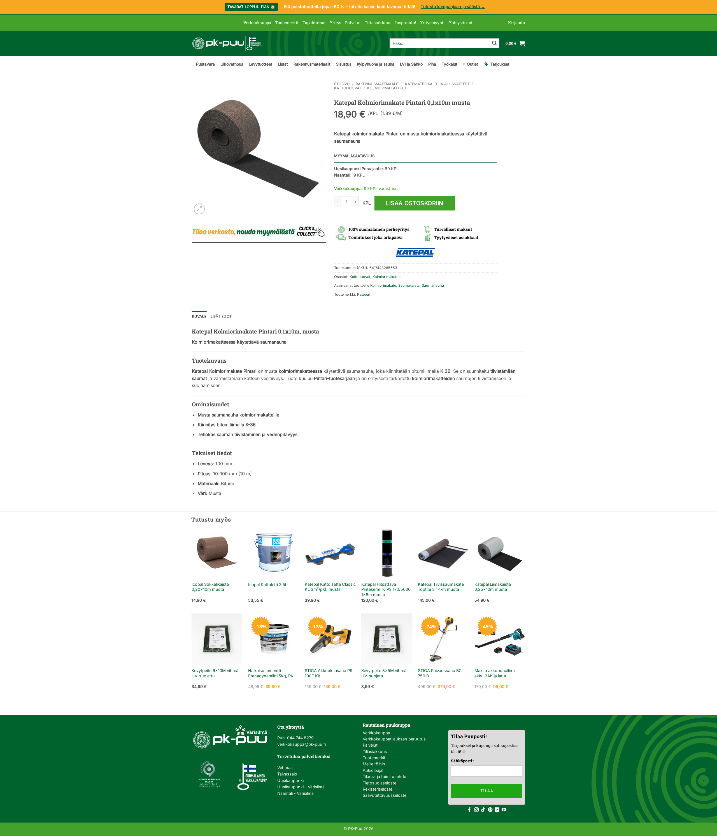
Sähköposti (462, 760)
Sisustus (343, 64)
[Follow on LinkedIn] (497, 809)
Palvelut (353, 22)
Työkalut (449, 64)
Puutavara (205, 64)
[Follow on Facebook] (469, 809)
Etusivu (342, 84)
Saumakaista (409, 285)
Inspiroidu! (405, 22)
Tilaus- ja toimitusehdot (385, 776)
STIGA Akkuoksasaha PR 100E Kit (328, 673)
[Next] (525, 569)
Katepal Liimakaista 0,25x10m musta (492, 587)
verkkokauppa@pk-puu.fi (301, 744)
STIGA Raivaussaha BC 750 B (440, 673)
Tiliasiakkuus (378, 22)
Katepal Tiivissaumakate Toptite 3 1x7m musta (441, 587)
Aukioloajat (373, 770)
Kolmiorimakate (383, 285)
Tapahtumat (314, 22)
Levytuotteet (260, 64)
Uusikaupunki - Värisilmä (301, 786)
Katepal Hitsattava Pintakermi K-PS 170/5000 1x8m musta (386, 589)
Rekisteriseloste (377, 789)
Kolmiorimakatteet (386, 88)
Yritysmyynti (432, 22)
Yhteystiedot (460, 22)
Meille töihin (374, 763)
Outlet (472, 64)
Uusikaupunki (290, 780)
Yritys (335, 22)
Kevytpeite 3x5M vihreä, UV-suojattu (384, 673)
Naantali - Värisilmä (295, 793)
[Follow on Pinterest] (490, 809)
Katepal (363, 294)
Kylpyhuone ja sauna (375, 64)
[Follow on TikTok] (483, 809)
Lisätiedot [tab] (221, 316)
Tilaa (486, 790)
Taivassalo (287, 774)
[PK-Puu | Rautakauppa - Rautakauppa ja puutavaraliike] (227, 43)
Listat (283, 64)
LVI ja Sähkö (411, 64)
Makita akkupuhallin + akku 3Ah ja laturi (495, 673)
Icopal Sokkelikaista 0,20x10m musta (210, 587)
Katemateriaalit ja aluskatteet (437, 84)
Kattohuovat (347, 88)
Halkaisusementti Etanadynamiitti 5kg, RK (271, 673)
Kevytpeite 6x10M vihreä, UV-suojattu (215, 673)
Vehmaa (285, 767)
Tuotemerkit (287, 22)
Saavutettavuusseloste (384, 795)
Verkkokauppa (257, 22)
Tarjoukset (499, 64)
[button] (516, 22)
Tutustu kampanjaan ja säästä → (453, 6)
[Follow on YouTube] (504, 809)
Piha (432, 64)
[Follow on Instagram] (476, 809)
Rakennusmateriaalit (312, 64)
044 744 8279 (300, 737)
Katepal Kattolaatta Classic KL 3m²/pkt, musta (330, 587)
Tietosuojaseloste (379, 783)
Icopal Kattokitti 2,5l (267, 584)
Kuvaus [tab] (199, 316)
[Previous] (192, 569)
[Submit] (494, 43)
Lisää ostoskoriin (414, 203)
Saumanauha (433, 285)
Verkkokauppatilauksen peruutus (394, 739)
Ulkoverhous (231, 64)
